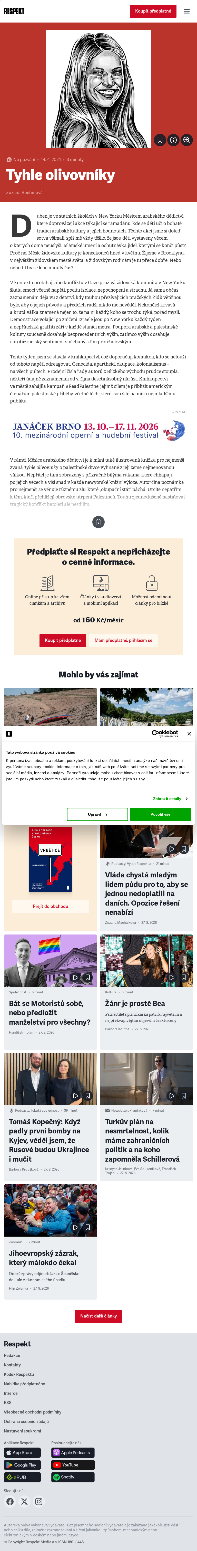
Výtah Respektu (139, 864)
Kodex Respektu (19, 1374)
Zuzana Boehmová (24, 192)
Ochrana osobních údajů (26, 1421)
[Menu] (187, 11)
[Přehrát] (171, 849)
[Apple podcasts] (73, 1453)
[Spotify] (73, 1477)
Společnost (17, 992)
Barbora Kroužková (23, 1169)
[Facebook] (10, 1506)
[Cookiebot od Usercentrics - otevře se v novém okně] (155, 734)
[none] (187, 140)
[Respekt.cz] (14, 11)
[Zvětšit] (98, 89)
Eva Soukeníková (147, 1169)
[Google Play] (22, 1465)
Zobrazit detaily (167, 798)
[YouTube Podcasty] (73, 1465)
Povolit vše (160, 814)
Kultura (110, 992)
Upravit (94, 814)
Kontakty (12, 1365)
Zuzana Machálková (120, 923)
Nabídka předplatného (24, 1384)
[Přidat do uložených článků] (184, 849)
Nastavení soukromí (22, 1431)
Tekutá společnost (45, 1111)
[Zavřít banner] (189, 734)
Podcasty (118, 864)
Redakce (12, 1355)
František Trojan (21, 1033)
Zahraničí (16, 1242)
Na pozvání (24, 159)
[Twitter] (24, 1506)
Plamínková (138, 1111)
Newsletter (119, 1111)
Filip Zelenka (18, 1289)
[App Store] (22, 1453)
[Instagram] (39, 1506)
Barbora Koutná (117, 1029)
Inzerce (11, 1393)
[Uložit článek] (160, 140)
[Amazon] (22, 1477)
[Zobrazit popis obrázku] (173, 140)
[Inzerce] (98, 430)
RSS (8, 1402)
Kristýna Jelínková (119, 1169)
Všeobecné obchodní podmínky (32, 1412)
